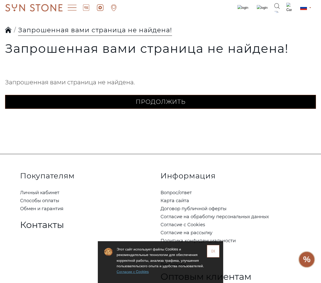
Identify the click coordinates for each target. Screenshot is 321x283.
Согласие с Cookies (133, 271)
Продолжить (161, 101)
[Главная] (8, 30)
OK (213, 251)
